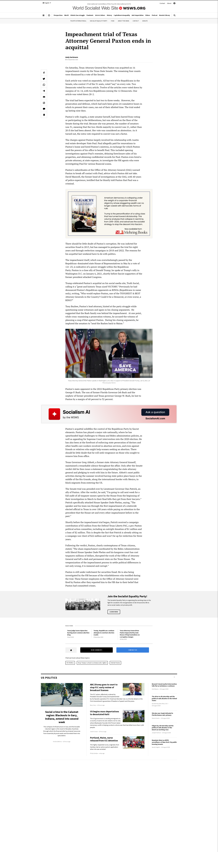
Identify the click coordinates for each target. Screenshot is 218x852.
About (169, 3)
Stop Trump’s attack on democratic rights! (92, 663)
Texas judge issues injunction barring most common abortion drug (78, 633)
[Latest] (49, 16)
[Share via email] (44, 97)
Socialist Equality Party (98, 21)
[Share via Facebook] (44, 73)
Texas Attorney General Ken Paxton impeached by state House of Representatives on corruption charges (130, 634)
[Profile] (174, 4)
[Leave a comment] (44, 109)
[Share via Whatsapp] (44, 85)
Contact (162, 3)
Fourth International (78, 21)
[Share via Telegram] (44, 91)
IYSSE (112, 21)
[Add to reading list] (44, 115)
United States (115, 663)
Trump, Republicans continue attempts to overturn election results (104, 633)
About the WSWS (123, 21)
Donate (145, 21)
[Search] (174, 16)
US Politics (70, 663)
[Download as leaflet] (44, 103)
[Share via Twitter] (44, 79)
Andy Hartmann (71, 57)
